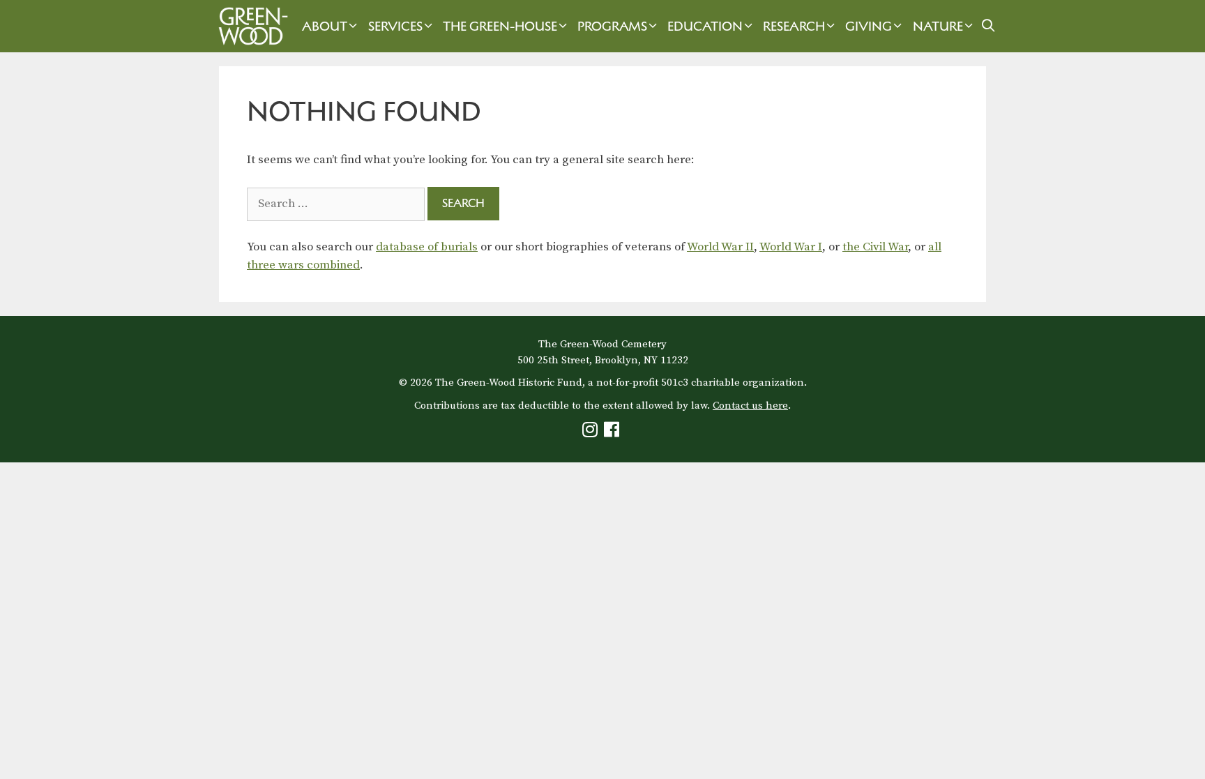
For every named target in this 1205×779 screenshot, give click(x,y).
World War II (720, 247)
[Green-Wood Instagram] (591, 432)
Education (705, 26)
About (324, 26)
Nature (938, 26)
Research (794, 26)
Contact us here (750, 405)
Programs (612, 26)
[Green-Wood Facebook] (613, 432)
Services (395, 26)
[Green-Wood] (249, 26)
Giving (868, 26)
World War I (790, 247)
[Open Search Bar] (988, 26)
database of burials (427, 247)
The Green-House (500, 26)
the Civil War (875, 247)
